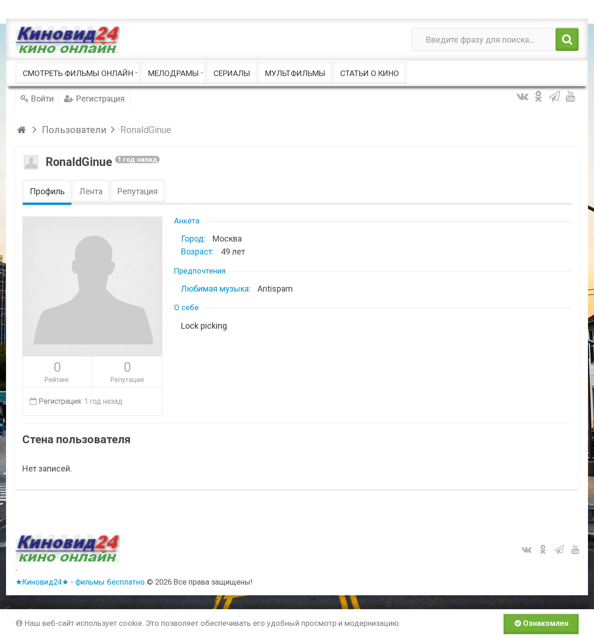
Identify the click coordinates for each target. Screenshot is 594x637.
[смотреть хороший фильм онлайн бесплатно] (67, 39)
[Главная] (23, 129)
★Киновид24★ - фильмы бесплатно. (81, 581)
